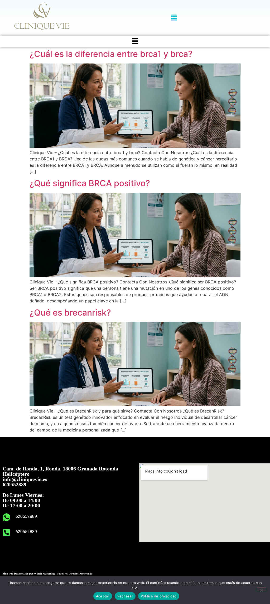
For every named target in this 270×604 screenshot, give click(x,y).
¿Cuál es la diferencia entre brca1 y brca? (111, 54)
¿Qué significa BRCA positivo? (90, 183)
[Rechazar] (261, 589)
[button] (173, 17)
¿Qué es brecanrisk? (70, 312)
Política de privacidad (159, 596)
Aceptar (102, 596)
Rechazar (125, 596)
